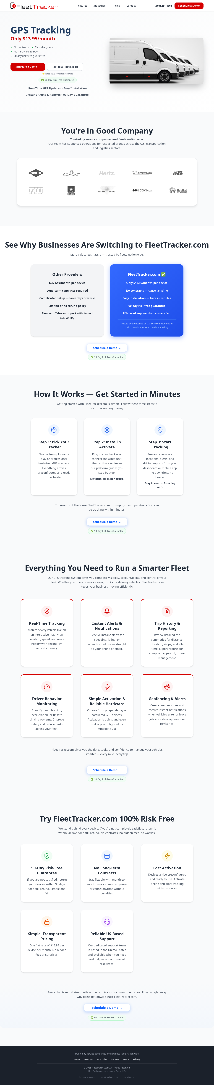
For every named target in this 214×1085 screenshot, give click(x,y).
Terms (126, 1059)
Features (82, 5)
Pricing (116, 5)
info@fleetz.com (111, 1077)
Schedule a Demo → (28, 66)
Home (77, 1059)
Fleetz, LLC (120, 1071)
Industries (100, 5)
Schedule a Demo (189, 5)
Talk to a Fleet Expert (65, 66)
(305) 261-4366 (163, 5)
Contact (131, 5)
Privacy (136, 1059)
